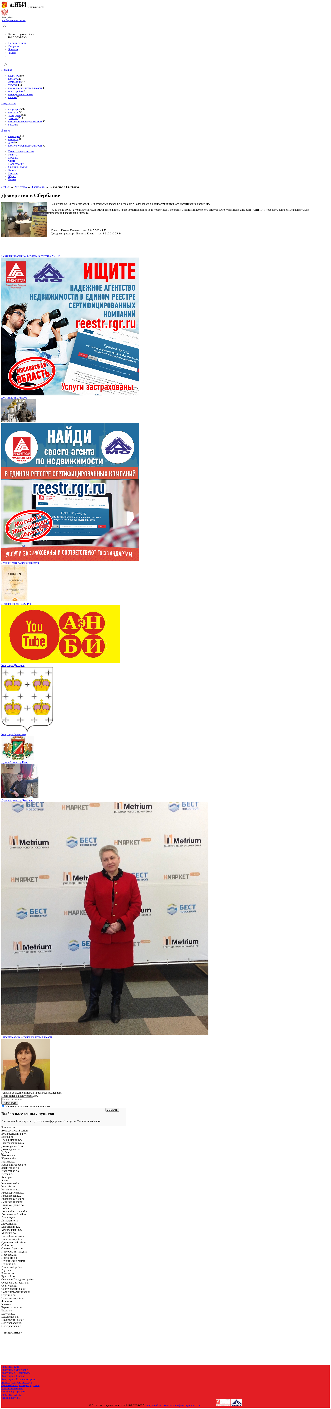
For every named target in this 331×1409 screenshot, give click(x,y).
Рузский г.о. (8, 1276)
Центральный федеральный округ (53, 1121)
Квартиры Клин (10, 1366)
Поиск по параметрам (21, 151)
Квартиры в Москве (13, 1376)
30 (43, 88)
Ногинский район (12, 1239)
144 (22, 136)
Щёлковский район (12, 1319)
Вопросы (13, 46)
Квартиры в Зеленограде (16, 1372)
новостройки (16, 91)
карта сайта (154, 1405)
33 (18, 97)
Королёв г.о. (8, 1186)
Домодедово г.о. (10, 1149)
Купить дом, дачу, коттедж (16, 1382)
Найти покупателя (12, 1388)
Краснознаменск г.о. (13, 1198)
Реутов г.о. (7, 1270)
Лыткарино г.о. (10, 1220)
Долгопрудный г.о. (12, 1146)
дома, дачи (14, 81)
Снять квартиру (10, 1397)
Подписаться (9, 1102)
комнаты (13, 78)
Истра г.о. (7, 1174)
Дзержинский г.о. (11, 1139)
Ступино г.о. (8, 1295)
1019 (20, 118)
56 (43, 121)
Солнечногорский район (16, 1291)
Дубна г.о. (7, 1152)
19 (15, 142)
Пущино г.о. (8, 1263)
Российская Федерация (14, 1121)
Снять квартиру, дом (13, 1391)
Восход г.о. (7, 1136)
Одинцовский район (13, 1242)
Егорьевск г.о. (9, 1155)
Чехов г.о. (7, 1310)
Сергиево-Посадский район (17, 1279)
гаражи (12, 97)
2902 (23, 115)
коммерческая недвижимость (25, 88)
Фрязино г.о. (8, 1301)
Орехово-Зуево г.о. (12, 1248)
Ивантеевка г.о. (10, 1170)
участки (13, 84)
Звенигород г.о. (10, 1167)
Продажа (6, 69)
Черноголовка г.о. (11, 1307)
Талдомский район (12, 1298)
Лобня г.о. (7, 1208)
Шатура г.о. (8, 1313)
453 (20, 84)
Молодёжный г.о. (11, 1229)
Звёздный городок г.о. (14, 1164)
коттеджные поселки (20, 94)
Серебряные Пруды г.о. (15, 1282)
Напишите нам (17, 43)
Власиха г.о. (8, 1127)
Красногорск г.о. (11, 1195)
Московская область (88, 1121)
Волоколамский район (14, 1130)
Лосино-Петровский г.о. (15, 1211)
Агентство (20, 186)
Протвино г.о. (9, 1257)
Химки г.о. (7, 1304)
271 (20, 112)
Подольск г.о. (9, 1254)
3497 (22, 109)
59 (43, 145)
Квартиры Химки (11, 1394)
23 (19, 78)
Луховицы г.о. (9, 1217)
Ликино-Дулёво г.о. (12, 1205)
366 (22, 75)
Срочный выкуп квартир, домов (20, 1385)
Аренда (5, 130)
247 (23, 81)
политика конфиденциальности (181, 1405)
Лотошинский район (13, 1214)
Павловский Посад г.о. (14, 1251)
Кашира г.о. (8, 1177)
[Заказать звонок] (5, 28)
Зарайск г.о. (8, 1161)
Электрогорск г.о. (11, 1322)
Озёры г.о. (7, 1245)
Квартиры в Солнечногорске (18, 1379)
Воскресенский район (14, 1133)
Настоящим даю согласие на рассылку (28, 1106)
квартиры (14, 75)
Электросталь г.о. (11, 1326)
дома (11, 142)
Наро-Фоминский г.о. (14, 1236)
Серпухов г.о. (9, 1285)
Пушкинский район (13, 1260)
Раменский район (11, 1267)
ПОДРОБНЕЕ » (13, 1332)
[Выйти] (9, 55)
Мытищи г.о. (8, 1232)
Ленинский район (12, 1201)
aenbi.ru (5, 186)
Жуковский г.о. (10, 1158)
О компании (38, 186)
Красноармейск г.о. (12, 1192)
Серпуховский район (13, 1288)
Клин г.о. (6, 1180)
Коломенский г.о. (11, 1183)
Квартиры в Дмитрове (14, 1369)
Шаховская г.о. (10, 1316)
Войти (12, 52)
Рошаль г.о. (7, 1273)
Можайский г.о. (10, 1226)
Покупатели (8, 103)
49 (19, 139)
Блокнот (13, 49)
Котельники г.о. (10, 1189)
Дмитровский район (13, 1142)
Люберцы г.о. (9, 1223)
